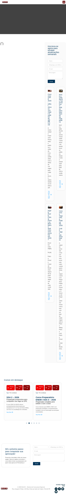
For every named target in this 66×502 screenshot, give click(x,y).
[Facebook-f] (59, 488)
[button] (64, 2)
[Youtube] (62, 488)
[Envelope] (56, 491)
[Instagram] (56, 488)
